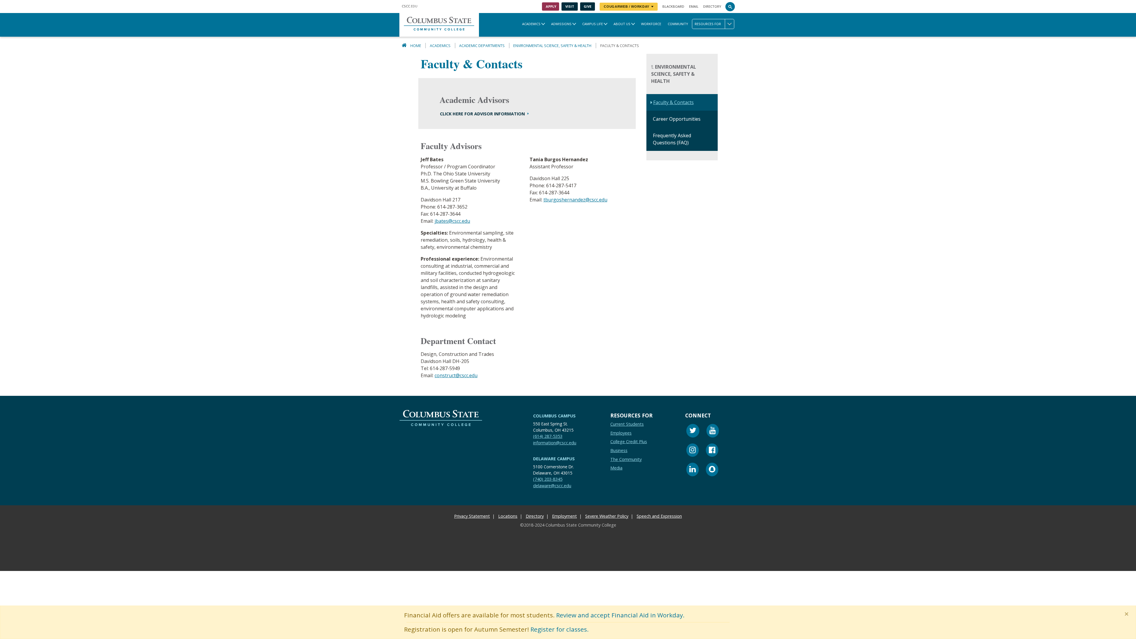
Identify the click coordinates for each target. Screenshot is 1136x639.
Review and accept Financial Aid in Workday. (620, 615)
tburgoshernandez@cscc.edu (575, 199)
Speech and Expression (659, 516)
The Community (626, 459)
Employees (621, 432)
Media (616, 468)
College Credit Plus (628, 441)
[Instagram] (692, 451)
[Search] (730, 6)
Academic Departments (482, 45)
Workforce (651, 24)
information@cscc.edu (554, 442)
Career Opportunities (677, 119)
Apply (551, 6)
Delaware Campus (554, 459)
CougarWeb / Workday (626, 6)
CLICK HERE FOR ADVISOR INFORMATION (483, 114)
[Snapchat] (712, 470)
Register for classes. (559, 629)
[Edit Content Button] (3, 567)
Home (415, 45)
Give (587, 6)
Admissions (561, 24)
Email (693, 6)
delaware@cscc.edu (552, 485)
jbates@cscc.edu (452, 221)
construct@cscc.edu (456, 375)
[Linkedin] (692, 470)
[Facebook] (712, 451)
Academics (531, 24)
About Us (622, 24)
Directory (712, 6)
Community (678, 24)
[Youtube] (712, 431)
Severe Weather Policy (606, 516)
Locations (507, 516)
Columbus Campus (554, 416)
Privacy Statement (472, 516)
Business (618, 450)
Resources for (708, 24)
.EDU (409, 6)
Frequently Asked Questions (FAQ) (672, 139)
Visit (569, 6)
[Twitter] (693, 431)
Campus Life (592, 24)
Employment (564, 516)
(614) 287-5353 (547, 436)
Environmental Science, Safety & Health (552, 45)
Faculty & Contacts (673, 102)
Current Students (627, 424)
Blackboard (673, 6)
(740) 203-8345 (547, 479)
